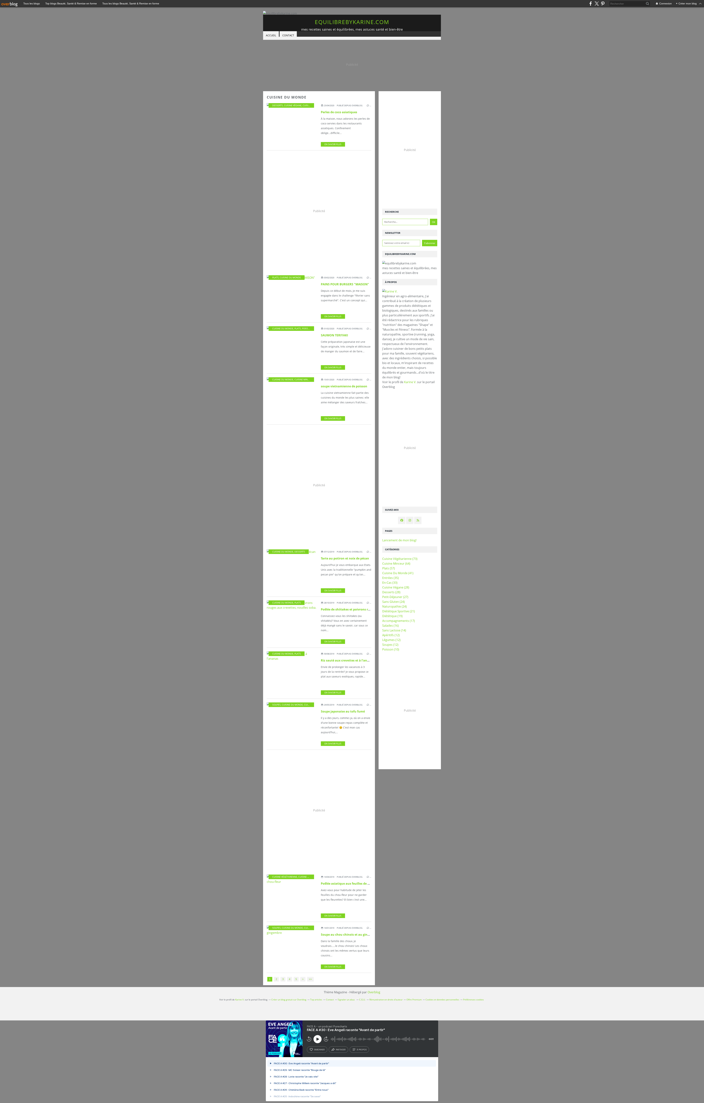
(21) (398, 611)
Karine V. (410, 382)
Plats (275, 277)
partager (341, 1050)
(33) (389, 583)
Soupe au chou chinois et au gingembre (349, 935)
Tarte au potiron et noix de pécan (345, 558)
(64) (396, 564)
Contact (288, 35)
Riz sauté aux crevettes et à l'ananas (347, 660)
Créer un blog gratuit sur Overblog (288, 999)
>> (310, 979)
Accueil (271, 35)
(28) (395, 587)
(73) (399, 559)
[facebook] (590, 3)
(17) (398, 621)
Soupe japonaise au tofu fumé (343, 711)
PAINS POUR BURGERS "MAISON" (345, 284)
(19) (392, 616)
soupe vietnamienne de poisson (344, 386)
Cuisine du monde (313, 105)
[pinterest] (602, 3)
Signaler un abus (346, 999)
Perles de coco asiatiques (339, 112)
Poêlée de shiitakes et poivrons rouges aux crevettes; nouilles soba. (370, 609)
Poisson (306, 328)
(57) (388, 568)
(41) (397, 573)
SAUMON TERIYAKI (334, 335)
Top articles (316, 999)
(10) (390, 649)
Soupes (276, 704)
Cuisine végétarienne (284, 876)
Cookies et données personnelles (442, 999)
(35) (390, 578)
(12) (391, 635)
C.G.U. (362, 999)
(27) (395, 597)
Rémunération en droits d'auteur (386, 999)
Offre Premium (414, 999)
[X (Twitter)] (596, 3)
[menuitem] (271, 35)
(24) (393, 602)
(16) (390, 626)
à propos (361, 1050)
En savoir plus (332, 144)
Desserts (277, 105)
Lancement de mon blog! (399, 540)
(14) (394, 630)
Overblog (374, 992)
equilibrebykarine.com (352, 22)
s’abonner (319, 1050)
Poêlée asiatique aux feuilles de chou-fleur (352, 884)
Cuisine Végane (293, 105)
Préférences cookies (473, 999)
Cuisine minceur (303, 379)
